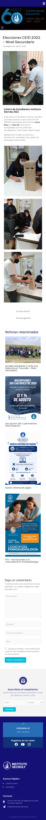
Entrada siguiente (23, 318)
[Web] (23, 642)
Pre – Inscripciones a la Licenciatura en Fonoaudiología (21, 560)
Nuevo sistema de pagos (18, 487)
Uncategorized (9, 46)
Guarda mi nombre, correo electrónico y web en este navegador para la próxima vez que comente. (22, 651)
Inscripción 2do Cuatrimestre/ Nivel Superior (21, 424)
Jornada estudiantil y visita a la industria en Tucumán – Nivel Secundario (21, 368)
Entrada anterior (23, 311)
